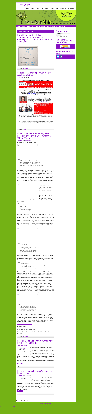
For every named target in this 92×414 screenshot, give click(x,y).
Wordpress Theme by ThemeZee (46, 403)
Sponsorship (71, 8)
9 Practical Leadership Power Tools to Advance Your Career (34, 74)
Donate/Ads (63, 8)
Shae (19, 345)
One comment (28, 140)
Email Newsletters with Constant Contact (8, 406)
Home (27, 8)
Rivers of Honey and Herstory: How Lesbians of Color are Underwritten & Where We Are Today (34, 136)
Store (57, 8)
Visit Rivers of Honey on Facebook (24, 324)
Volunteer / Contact (49, 8)
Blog (42, 8)
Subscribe (59, 35)
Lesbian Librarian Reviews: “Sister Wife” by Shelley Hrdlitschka (35, 342)
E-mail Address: (59, 33)
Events (37, 8)
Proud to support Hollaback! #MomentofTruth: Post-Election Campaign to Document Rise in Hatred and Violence (34, 38)
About (32, 8)
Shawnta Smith (21, 140)
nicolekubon (20, 77)
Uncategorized (25, 68)
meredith (20, 44)
